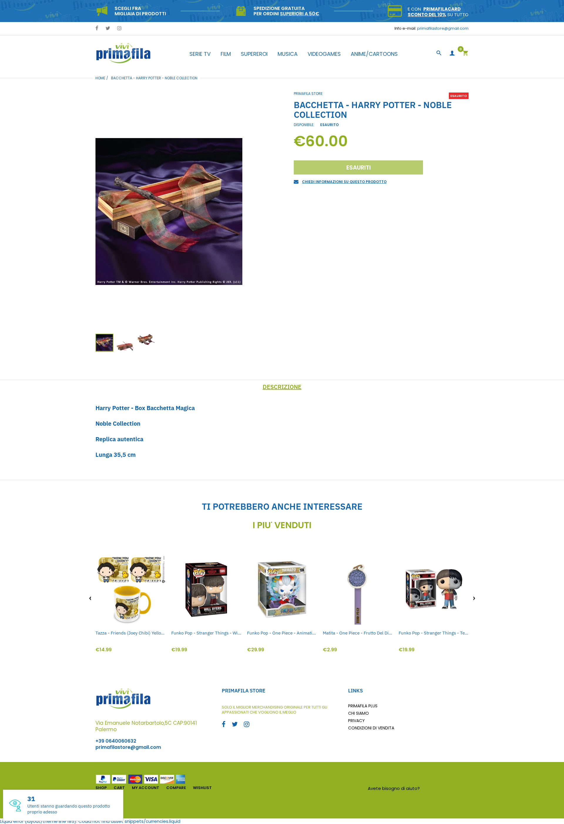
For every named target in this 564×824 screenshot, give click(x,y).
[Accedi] (452, 53)
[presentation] (90, 598)
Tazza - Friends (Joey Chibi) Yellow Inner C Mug (130, 633)
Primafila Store (308, 93)
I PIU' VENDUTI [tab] (282, 525)
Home (100, 77)
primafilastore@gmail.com (443, 28)
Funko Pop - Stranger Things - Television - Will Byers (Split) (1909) (434, 633)
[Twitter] (107, 28)
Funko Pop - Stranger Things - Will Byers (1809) (206, 633)
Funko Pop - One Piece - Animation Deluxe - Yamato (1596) (282, 633)
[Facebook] (96, 28)
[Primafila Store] (123, 53)
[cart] (465, 54)
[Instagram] (119, 28)
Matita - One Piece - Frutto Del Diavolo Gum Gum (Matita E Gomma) (358, 633)
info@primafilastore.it (445, 788)
